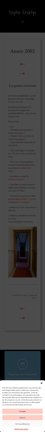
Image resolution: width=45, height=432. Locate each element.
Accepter (22, 411)
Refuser (22, 417)
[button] (41, 383)
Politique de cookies (21, 429)
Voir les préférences (22, 424)
